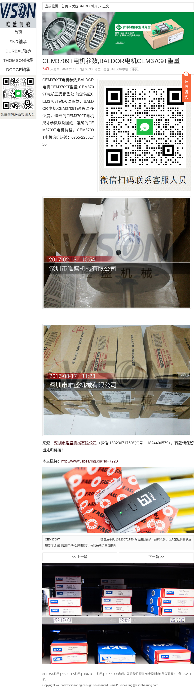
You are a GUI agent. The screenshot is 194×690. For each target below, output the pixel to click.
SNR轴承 (18, 41)
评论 (135, 69)
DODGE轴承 (18, 69)
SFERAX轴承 (50, 674)
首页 (18, 32)
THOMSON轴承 (18, 60)
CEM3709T (52, 539)
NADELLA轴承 (71, 674)
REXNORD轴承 (115, 674)
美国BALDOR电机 (85, 6)
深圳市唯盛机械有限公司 (75, 443)
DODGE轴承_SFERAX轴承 (18, 15)
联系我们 (132, 674)
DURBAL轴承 (18, 51)
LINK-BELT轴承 (92, 674)
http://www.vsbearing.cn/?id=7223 (89, 461)
